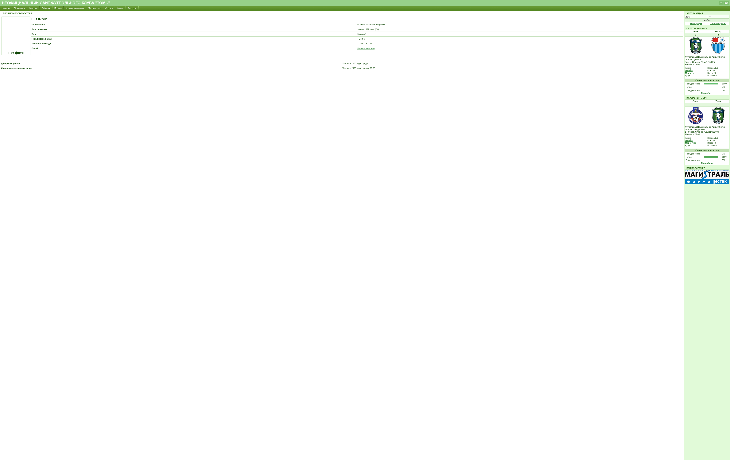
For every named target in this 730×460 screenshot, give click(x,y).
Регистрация (696, 23)
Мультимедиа (94, 8)
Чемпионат (19, 8)
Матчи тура (690, 73)
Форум (120, 8)
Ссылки (109, 8)
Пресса (58, 8)
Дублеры (46, 8)
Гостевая (132, 8)
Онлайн (689, 70)
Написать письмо (366, 48)
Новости (6, 8)
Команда (33, 8)
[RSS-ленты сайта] (726, 4)
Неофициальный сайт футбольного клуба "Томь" (56, 3)
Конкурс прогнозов (75, 8)
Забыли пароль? (718, 23)
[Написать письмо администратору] (721, 4)
